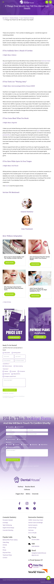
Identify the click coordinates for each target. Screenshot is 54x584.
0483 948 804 (35, 546)
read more (10, 262)
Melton (28, 494)
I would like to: (6, 363)
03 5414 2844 (50, 2)
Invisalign (5, 522)
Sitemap (36, 579)
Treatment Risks (7, 555)
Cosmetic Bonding (8, 530)
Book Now (46, 2)
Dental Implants (32, 525)
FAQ (4, 547)
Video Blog (6, 542)
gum (38, 130)
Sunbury (20, 486)
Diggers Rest (20, 494)
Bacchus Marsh (30, 486)
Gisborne (27, 489)
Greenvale (34, 494)
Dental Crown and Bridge (35, 522)
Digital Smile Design (8, 527)
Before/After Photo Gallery (10, 540)
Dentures (31, 530)
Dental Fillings (32, 527)
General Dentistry (27, 212)
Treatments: (6, 369)
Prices (4, 550)
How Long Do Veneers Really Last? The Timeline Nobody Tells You (14, 257)
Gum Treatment (27, 229)
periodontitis (6, 135)
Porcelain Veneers (8, 520)
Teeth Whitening (7, 525)
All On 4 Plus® (32, 532)
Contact (5, 557)
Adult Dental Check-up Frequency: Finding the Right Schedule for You (38, 290)
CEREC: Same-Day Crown (35, 520)
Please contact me (10, 390)
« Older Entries (7, 302)
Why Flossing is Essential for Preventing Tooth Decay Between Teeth (13, 288)
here (7, 185)
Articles (5, 545)
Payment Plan (7, 552)
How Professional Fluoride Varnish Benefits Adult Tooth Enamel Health (40, 258)
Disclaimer (26, 579)
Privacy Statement (31, 579)
